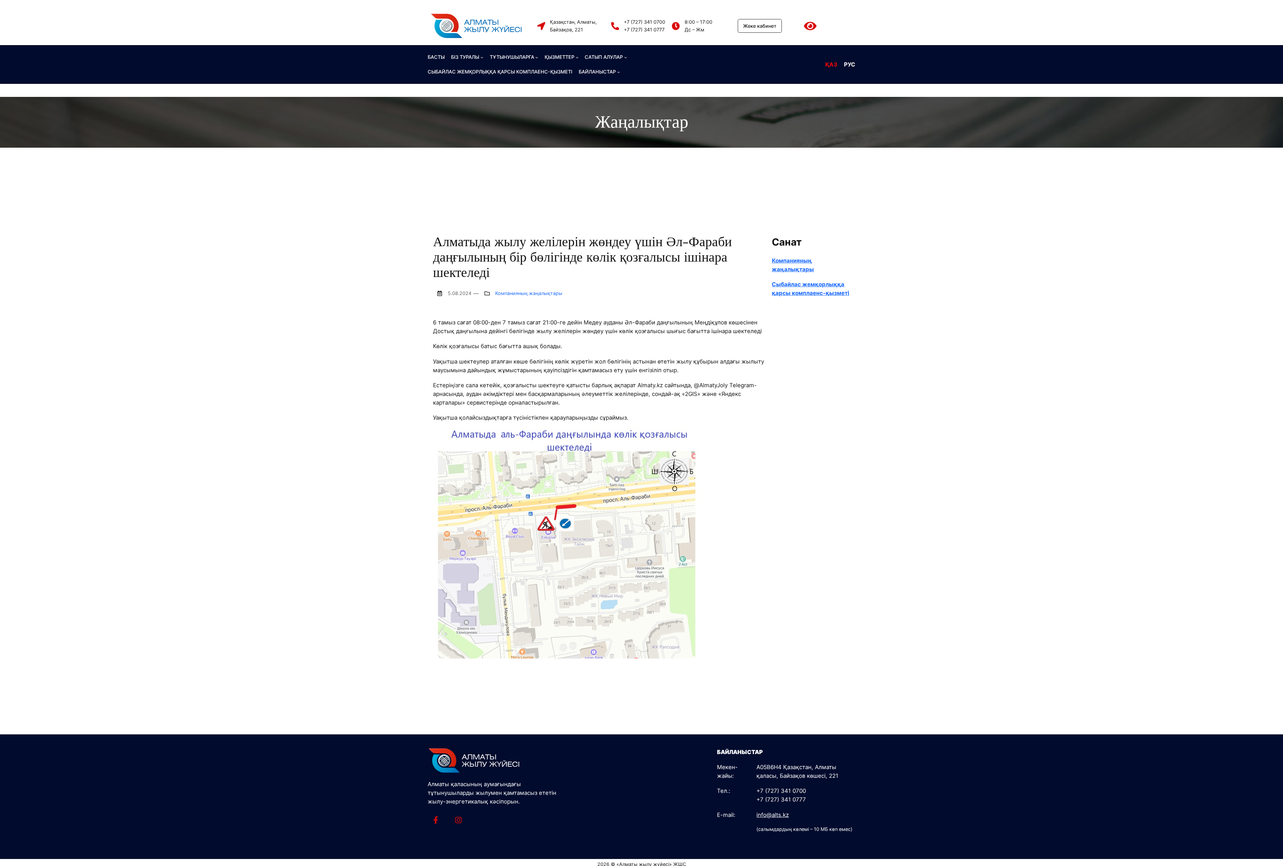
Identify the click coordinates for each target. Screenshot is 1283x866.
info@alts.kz (772, 815)
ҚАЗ (831, 64)
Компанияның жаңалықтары (528, 293)
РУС (849, 64)
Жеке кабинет (759, 26)
